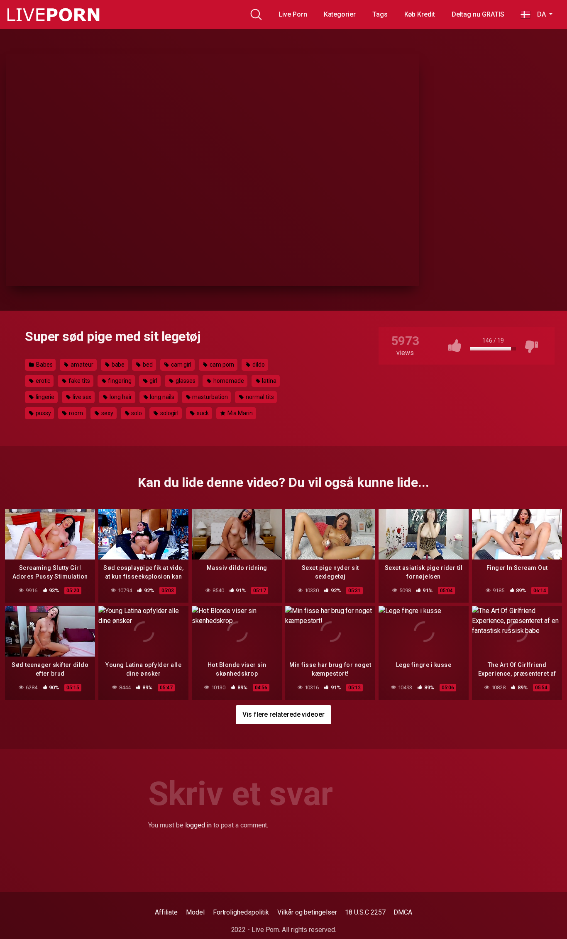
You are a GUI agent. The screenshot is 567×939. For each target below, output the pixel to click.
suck (202, 413)
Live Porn (293, 14)
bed (147, 364)
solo (136, 413)
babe (117, 364)
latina (268, 380)
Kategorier (340, 14)
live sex (81, 397)
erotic (42, 380)
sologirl (168, 413)
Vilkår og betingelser (307, 912)
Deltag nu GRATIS (478, 14)
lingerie (44, 397)
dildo (258, 364)
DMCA (402, 912)
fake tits (78, 380)
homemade (228, 380)
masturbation (209, 397)
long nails (161, 397)
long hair (120, 397)
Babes (44, 364)
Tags (380, 14)
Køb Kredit (419, 14)
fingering (119, 380)
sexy (106, 413)
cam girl (180, 364)
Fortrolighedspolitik (241, 912)
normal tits (259, 397)
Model (195, 912)
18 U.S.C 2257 (365, 912)
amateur (81, 364)
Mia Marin (239, 413)
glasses (184, 380)
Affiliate (166, 912)
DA (538, 14)
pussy (42, 413)
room (75, 413)
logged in (198, 825)
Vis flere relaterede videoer (283, 714)
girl (153, 380)
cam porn (221, 364)
